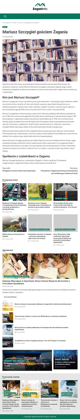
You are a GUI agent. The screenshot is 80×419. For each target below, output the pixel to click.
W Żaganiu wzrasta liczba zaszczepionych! (19, 169)
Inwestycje (41, 229)
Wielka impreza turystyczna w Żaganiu (14, 223)
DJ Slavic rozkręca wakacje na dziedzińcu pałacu (65, 363)
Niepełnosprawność (16, 276)
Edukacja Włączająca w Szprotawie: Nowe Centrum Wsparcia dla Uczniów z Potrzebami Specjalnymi (40, 266)
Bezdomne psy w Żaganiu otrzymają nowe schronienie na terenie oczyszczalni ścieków (40, 192)
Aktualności (7, 198)
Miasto (5, 27)
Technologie (27, 395)
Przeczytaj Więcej (10, 297)
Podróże (18, 229)
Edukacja (6, 276)
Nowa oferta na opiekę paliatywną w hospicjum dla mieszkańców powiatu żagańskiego (7, 330)
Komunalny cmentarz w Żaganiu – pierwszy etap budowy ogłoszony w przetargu (40, 223)
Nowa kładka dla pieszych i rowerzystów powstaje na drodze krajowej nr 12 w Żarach (65, 192)
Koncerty (58, 359)
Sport (14, 361)
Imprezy (6, 229)
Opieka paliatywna (67, 393)
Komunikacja (7, 361)
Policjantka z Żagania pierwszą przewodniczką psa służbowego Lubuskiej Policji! (59, 170)
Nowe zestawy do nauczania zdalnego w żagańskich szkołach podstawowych (7, 305)
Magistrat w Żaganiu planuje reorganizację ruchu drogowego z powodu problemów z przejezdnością (14, 192)
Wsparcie (25, 276)
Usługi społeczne (66, 395)
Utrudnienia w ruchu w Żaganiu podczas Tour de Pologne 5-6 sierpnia (7, 342)
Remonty (53, 395)
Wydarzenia (21, 361)
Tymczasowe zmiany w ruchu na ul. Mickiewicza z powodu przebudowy (7, 317)
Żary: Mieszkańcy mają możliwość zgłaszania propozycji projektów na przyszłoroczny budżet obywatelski (65, 223)
